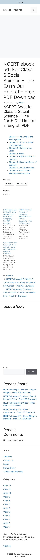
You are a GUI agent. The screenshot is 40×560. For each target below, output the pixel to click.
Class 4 (6, 516)
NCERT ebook (12, 10)
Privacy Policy (9, 468)
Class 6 (9, 276)
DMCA (6, 464)
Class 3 (6, 519)
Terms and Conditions (13, 472)
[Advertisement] (20, 36)
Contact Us (8, 460)
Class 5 (6, 512)
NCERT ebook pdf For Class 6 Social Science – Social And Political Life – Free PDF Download (19, 292)
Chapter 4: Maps (16, 154)
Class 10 (7, 493)
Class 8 (6, 500)
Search (6, 368)
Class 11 (7, 489)
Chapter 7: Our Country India (21, 168)
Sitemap (7, 546)
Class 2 (6, 523)
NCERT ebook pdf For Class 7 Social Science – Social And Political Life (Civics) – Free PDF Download (19, 282)
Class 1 (6, 527)
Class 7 (6, 504)
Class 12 (7, 485)
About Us (7, 457)
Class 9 (6, 497)
